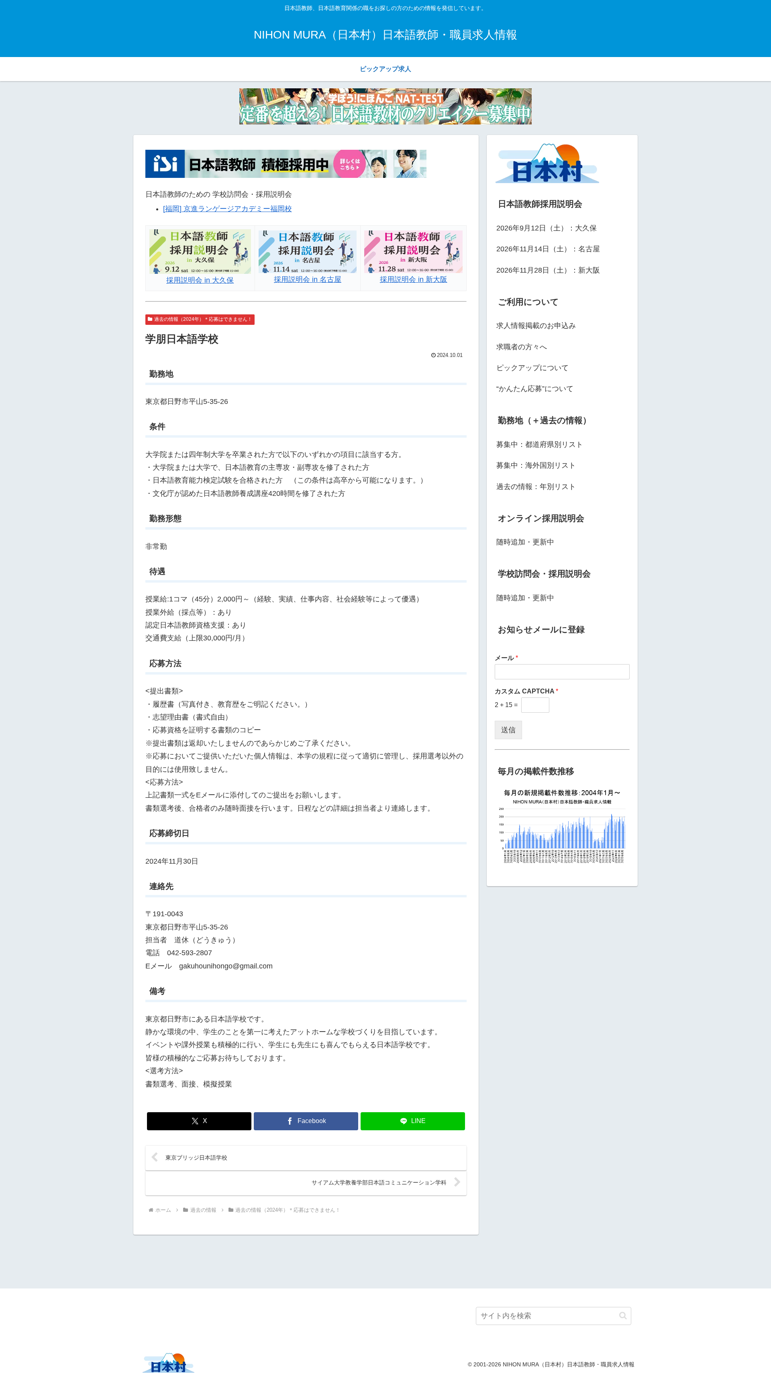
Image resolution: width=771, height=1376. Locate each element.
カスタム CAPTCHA (526, 691)
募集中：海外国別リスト (536, 465)
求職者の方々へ (521, 347)
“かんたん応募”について (534, 389)
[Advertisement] (385, 1260)
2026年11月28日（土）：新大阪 (548, 270)
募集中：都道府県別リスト (539, 444)
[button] (623, 1315)
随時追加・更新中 (525, 542)
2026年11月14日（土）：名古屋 (548, 249)
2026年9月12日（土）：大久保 (546, 228)
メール (506, 657)
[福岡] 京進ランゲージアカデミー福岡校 (227, 209)
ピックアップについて (532, 368)
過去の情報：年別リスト (536, 487)
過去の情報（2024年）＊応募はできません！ (203, 319)
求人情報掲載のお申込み (536, 326)
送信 (508, 730)
